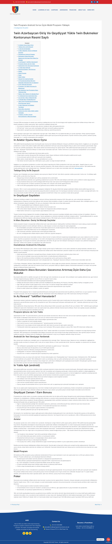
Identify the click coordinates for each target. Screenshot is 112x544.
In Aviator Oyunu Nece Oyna (25, 45)
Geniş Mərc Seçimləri (24, 109)
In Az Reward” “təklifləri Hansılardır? (28, 62)
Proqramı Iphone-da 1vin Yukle (26, 64)
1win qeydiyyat (78, 168)
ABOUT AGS (82, 10)
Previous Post (14, 504)
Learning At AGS (43, 10)
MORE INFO (90, 10)
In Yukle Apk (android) (24, 67)
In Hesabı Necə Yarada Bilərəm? (27, 99)
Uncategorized (18, 28)
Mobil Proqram (22, 73)
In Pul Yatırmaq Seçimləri (25, 84)
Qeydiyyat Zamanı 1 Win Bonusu (27, 69)
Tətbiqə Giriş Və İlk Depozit (25, 47)
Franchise (72, 10)
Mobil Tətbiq (21, 77)
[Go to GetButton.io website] (108, 542)
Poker (20, 75)
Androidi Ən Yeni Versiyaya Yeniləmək (28, 65)
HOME (34, 10)
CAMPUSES (54, 10)
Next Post (98, 504)
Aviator (20, 71)
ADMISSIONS (64, 10)
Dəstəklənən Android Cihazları (26, 54)
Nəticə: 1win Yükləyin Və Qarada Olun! (28, 94)
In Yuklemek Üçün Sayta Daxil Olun (27, 96)
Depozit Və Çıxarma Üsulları (25, 79)
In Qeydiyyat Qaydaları (24, 48)
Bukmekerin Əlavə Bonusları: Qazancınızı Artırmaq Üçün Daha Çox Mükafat (28, 58)
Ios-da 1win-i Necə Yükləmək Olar (27, 97)
